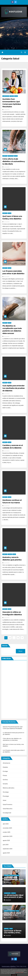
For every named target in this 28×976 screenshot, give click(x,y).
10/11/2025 (6, 221)
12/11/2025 (6, 166)
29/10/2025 (6, 450)
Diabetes (5, 155)
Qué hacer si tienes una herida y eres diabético (12, 932)
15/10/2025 (6, 617)
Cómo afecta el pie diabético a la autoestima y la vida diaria (13, 161)
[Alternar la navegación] (25, 52)
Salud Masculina (7, 808)
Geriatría (5, 783)
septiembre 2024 (7, 848)
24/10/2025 (6, 505)
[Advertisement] (14, 34)
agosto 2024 (6, 853)
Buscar (5, 646)
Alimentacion (6, 763)
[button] (21, 52)
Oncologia (6, 792)
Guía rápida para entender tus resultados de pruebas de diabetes (13, 388)
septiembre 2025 (7, 836)
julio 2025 (5, 844)
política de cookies (19, 972)
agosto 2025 (6, 840)
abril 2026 (5, 824)
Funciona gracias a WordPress (9, 966)
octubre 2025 (6, 832)
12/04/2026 (6, 109)
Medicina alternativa (8, 788)
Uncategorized (7, 812)
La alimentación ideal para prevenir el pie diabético (13, 897)
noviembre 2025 (7, 828)
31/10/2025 (6, 393)
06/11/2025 (6, 276)
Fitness (10, 554)
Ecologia (5, 771)
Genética (5, 779)
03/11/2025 (6, 336)
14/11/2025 (8, 899)
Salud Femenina (7, 804)
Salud (15, 155)
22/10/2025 (6, 562)
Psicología (10, 155)
